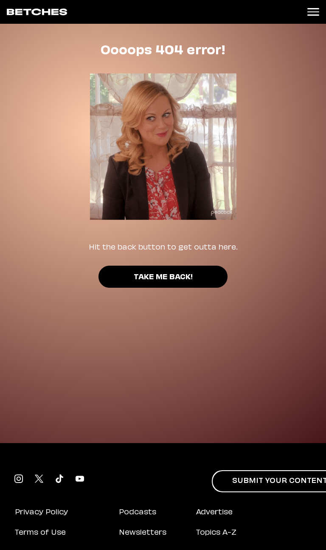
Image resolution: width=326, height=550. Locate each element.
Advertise (214, 512)
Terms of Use (40, 533)
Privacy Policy (41, 512)
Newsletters (142, 533)
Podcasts (137, 512)
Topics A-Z (216, 533)
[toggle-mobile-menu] (313, 12)
